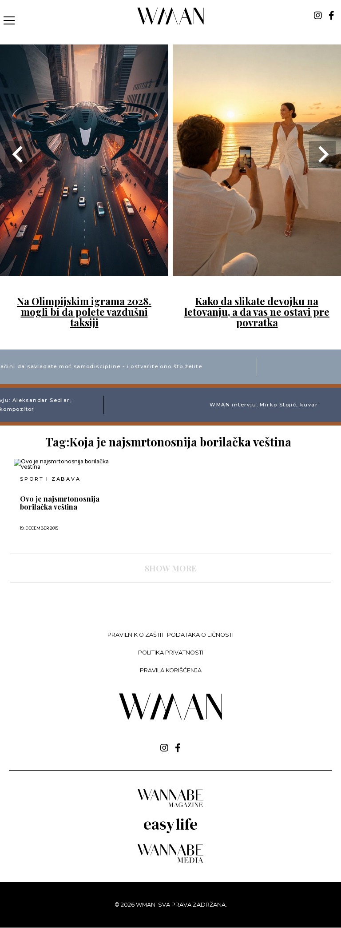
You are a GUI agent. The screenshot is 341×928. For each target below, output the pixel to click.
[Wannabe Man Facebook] (331, 15)
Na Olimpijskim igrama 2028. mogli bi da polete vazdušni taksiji (84, 311)
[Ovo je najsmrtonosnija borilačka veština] (64, 464)
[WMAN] (171, 23)
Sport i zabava (50, 479)
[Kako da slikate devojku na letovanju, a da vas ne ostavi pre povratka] (257, 270)
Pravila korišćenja (171, 670)
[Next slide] (322, 154)
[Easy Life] (170, 831)
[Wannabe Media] (170, 861)
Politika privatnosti (170, 652)
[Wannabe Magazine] (170, 806)
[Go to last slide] (18, 154)
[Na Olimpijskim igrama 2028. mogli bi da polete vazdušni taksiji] (84, 270)
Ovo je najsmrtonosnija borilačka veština (59, 503)
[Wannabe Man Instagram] (318, 15)
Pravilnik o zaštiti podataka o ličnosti (170, 634)
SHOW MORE (170, 568)
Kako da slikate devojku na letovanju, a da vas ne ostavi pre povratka (256, 311)
